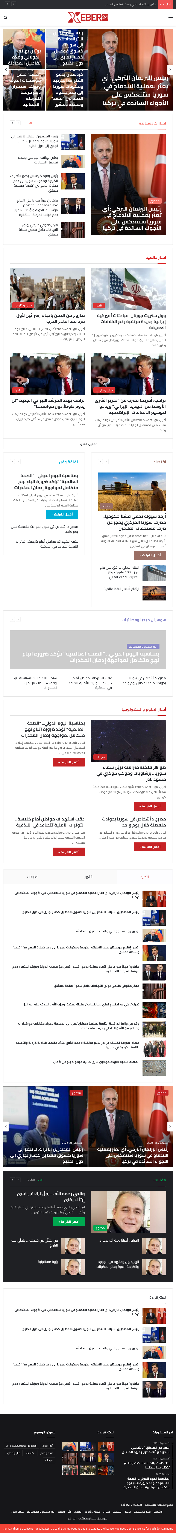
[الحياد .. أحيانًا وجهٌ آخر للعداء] (154, 1246)
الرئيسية (157, 1511)
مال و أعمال (13, 1452)
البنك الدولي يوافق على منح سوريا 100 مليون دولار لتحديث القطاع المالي (119, 572)
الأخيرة (145, 877)
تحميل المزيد (88, 443)
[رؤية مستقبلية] (73, 1267)
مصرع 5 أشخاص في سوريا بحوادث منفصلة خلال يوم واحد (44, 528)
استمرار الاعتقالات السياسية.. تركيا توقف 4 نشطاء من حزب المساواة (34, 683)
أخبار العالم (47, 1445)
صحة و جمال (46, 1452)
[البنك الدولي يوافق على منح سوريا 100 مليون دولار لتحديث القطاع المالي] (154, 573)
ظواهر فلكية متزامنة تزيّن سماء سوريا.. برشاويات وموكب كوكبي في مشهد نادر (131, 773)
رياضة (61, 1511)
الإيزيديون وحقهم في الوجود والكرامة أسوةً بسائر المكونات (117, 1264)
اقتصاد (78, 1511)
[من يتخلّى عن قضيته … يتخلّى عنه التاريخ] (73, 1246)
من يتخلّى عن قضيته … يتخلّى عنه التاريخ (34, 1242)
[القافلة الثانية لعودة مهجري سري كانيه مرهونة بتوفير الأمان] (154, 1068)
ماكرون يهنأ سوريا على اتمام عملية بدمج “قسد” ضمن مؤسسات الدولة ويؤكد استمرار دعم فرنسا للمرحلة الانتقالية (25, 80)
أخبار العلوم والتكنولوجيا (41, 1511)
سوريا (106, 1511)
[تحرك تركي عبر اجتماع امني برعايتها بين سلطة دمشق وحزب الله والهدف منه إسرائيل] (154, 1010)
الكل (30, 122)
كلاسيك (30, 1452)
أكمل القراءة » (150, 555)
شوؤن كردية (92, 1511)
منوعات (49, 1460)
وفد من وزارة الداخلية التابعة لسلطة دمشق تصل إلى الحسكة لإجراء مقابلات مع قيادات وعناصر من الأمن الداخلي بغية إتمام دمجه (78, 1026)
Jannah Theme (12, 1528)
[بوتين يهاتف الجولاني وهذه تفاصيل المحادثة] (73, 161)
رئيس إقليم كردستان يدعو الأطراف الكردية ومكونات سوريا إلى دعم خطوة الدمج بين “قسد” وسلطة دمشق (67, 86)
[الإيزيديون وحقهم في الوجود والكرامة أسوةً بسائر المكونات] (154, 1267)
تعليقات (32, 877)
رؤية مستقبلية (48, 1261)
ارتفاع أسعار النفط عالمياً (122, 588)
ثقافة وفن (17, 1511)
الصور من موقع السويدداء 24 (21, 1445)
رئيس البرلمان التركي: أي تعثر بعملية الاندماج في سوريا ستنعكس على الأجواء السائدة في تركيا (135, 90)
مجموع (161, 1092)
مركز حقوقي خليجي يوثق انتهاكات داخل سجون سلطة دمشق (38, 230)
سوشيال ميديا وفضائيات (92, 1518)
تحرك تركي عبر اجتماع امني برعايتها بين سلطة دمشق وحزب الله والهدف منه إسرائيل (81, 1004)
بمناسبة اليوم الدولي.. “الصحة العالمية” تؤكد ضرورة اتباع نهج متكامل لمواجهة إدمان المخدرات (46, 481)
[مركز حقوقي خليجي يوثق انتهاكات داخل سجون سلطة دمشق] (73, 230)
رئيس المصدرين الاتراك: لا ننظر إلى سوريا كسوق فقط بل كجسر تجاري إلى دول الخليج (68, 48)
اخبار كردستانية (142, 1511)
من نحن (71, 1518)
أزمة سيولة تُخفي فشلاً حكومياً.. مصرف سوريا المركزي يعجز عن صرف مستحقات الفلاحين (134, 522)
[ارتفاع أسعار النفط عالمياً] (154, 593)
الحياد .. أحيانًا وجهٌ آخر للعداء (119, 1240)
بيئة (69, 1511)
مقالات (31, 1179)
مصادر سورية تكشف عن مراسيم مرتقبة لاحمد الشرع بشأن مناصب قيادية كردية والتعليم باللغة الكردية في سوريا (77, 1045)
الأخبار (127, 1511)
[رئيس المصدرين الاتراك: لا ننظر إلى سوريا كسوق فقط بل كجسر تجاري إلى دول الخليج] (73, 142)
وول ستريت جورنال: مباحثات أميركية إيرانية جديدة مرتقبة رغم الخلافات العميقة (131, 321)
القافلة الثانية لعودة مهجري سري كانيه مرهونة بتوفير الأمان (96, 1062)
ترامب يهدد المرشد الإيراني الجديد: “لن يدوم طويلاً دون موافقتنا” (48, 403)
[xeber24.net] (88, 17)
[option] (88, 70)
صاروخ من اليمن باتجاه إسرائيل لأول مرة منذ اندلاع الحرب (50, 318)
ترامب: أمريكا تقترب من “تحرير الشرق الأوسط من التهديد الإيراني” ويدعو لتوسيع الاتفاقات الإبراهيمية (130, 406)
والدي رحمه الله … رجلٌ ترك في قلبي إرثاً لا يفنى (51, 1197)
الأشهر (89, 877)
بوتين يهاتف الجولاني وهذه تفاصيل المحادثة (129, 4)
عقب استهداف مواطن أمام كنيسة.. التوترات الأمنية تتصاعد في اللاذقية (47, 543)
